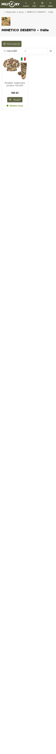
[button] (34, 4)
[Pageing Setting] (50, 51)
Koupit (16, 99)
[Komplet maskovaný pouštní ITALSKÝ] (15, 68)
